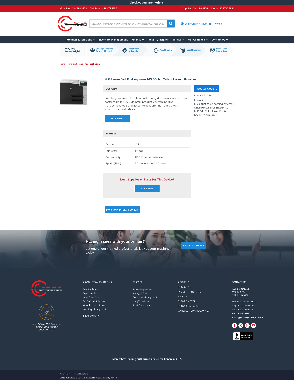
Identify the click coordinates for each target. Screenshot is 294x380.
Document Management (145, 297)
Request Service (188, 306)
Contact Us (239, 282)
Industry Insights (189, 291)
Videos (182, 296)
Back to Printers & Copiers (122, 209)
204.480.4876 (200, 8)
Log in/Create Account (195, 23)
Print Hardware (90, 289)
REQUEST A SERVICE (193, 245)
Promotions (91, 316)
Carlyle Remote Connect (194, 310)
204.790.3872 (79, 8)
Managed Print (140, 293)
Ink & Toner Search (92, 297)
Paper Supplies (90, 293)
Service (138, 282)
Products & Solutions (97, 282)
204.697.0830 (242, 313)
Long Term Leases (142, 301)
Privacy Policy (65, 374)
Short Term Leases (142, 305)
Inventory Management (94, 309)
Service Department (142, 289)
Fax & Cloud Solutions (94, 301)
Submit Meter (187, 301)
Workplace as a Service (94, 305)
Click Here (147, 188)
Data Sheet (117, 118)
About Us (184, 282)
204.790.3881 (227, 8)
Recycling (184, 287)
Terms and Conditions (80, 374)
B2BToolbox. (115, 378)
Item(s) (217, 23)
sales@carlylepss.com (252, 317)
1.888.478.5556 (108, 8)
